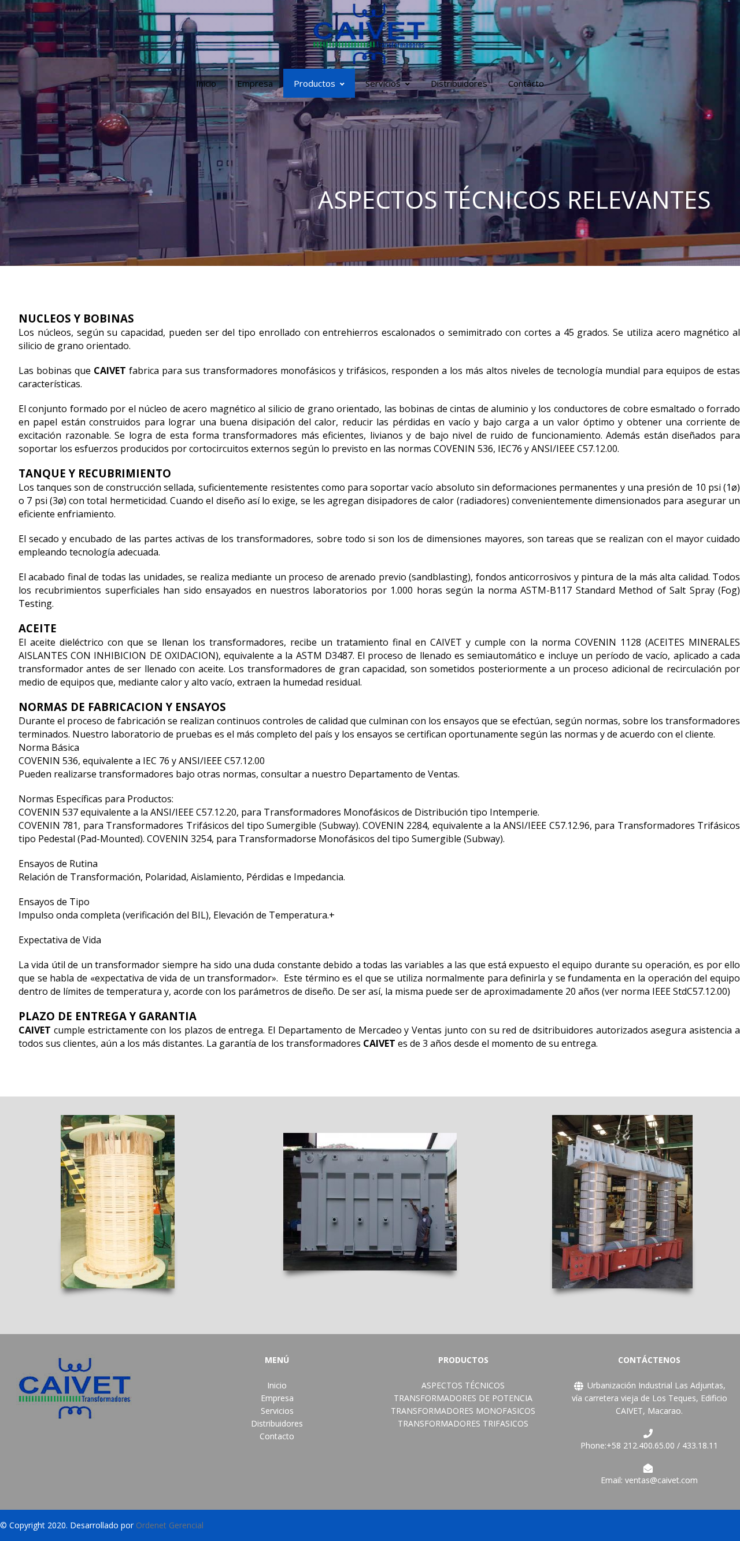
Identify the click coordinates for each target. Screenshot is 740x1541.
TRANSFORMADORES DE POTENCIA (463, 1397)
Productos (314, 83)
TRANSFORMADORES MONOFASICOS (463, 1410)
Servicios (383, 83)
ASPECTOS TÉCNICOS (463, 1385)
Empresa (255, 83)
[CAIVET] (370, 33)
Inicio (206, 83)
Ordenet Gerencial (170, 1525)
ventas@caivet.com (661, 1480)
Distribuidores (459, 83)
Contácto (526, 83)
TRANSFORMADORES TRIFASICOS (463, 1423)
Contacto (277, 1436)
